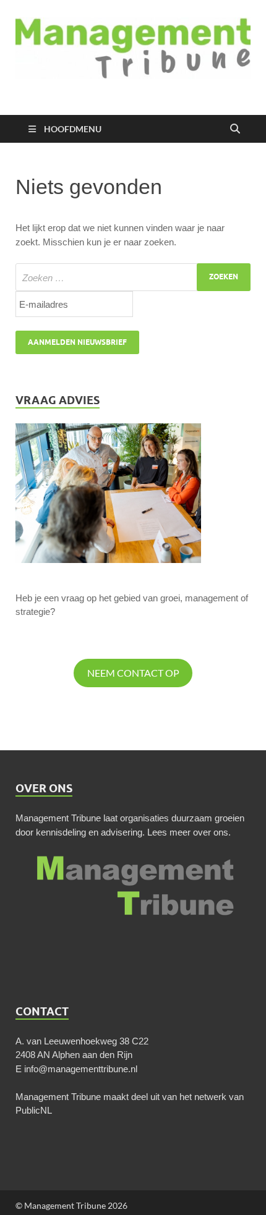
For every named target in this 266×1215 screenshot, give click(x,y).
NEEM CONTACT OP (133, 673)
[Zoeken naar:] (133, 277)
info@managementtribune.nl (80, 1069)
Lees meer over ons (187, 832)
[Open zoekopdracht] (235, 129)
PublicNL (33, 1110)
